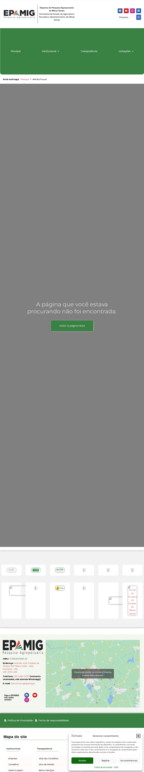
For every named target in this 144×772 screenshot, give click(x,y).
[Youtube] (126, 10)
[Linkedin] (138, 10)
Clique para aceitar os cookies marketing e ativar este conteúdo (93, 673)
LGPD (116, 767)
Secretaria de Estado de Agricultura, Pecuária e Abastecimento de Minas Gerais (57, 17)
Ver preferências (128, 760)
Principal (25, 79)
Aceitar (82, 760)
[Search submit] (138, 17)
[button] (138, 736)
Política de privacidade (103, 767)
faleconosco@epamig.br (23, 683)
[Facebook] (120, 10)
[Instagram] (132, 10)
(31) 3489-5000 (22, 676)
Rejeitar (106, 760)
